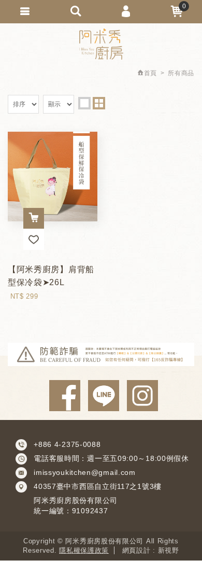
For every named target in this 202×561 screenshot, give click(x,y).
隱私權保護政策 (84, 550)
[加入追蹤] (33, 239)
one (84, 103)
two (99, 103)
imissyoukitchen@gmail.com (85, 472)
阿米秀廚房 (101, 44)
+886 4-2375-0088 (67, 444)
